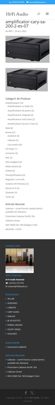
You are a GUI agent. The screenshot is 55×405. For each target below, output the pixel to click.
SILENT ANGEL (14, 329)
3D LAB (10, 298)
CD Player (10, 148)
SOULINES (12, 333)
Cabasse (12, 140)
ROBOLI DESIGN (14, 325)
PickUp (9, 170)
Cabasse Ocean (13, 220)
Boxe (8, 128)
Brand (8, 132)
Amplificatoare (12, 103)
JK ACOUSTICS (14, 320)
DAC (7, 157)
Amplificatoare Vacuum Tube (21, 123)
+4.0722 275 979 (16, 283)
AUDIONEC (12, 303)
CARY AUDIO (13, 312)
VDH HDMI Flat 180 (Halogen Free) (21, 225)
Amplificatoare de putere (19, 110)
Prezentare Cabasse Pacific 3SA (20, 216)
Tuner (8, 196)
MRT (10, 31)
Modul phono (12, 166)
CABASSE (11, 307)
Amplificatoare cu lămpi (19, 106)
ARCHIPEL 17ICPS (13, 229)
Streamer (10, 192)
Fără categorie (12, 162)
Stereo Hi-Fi (11, 188)
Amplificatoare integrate (19, 115)
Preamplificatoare (14, 175)
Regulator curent (13, 179)
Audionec (12, 135)
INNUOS (11, 316)
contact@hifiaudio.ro (17, 286)
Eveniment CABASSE (17, 347)
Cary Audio (13, 144)
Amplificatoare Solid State (20, 119)
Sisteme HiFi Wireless (16, 183)
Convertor (10, 153)
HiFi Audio (34, 397)
